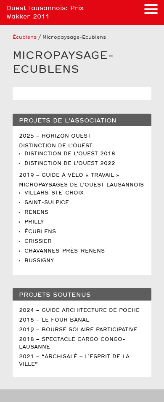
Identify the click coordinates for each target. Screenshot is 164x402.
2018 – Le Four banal (54, 320)
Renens (36, 212)
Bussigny (39, 260)
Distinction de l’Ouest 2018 (69, 154)
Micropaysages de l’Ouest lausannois (81, 185)
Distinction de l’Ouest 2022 (69, 163)
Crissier (38, 241)
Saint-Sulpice (46, 202)
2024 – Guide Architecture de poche (79, 310)
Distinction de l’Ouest (56, 146)
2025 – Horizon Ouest (55, 136)
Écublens (25, 37)
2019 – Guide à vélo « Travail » (69, 175)
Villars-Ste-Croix (54, 193)
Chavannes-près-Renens (64, 251)
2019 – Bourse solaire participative (78, 329)
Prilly (34, 222)
